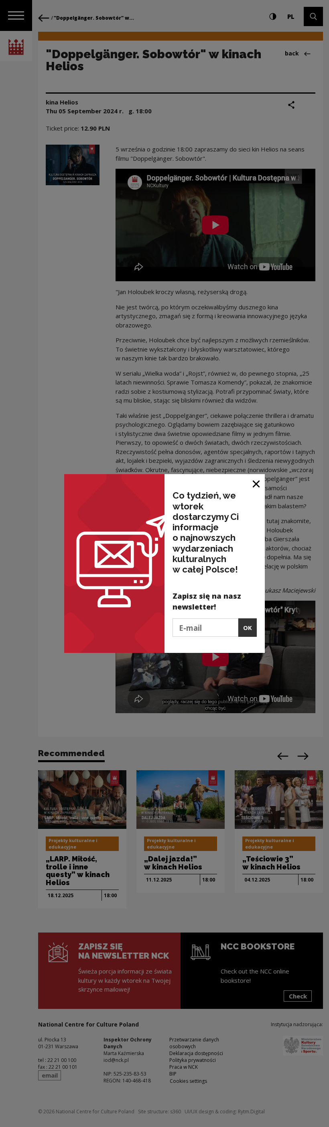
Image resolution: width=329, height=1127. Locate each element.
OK (247, 628)
